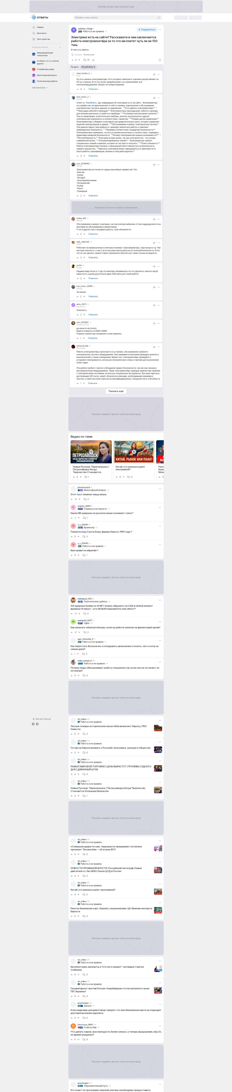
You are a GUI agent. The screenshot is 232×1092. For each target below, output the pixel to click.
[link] (91, 460)
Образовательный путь (96, 1086)
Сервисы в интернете (95, 509)
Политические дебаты (95, 601)
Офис (87, 623)
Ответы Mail (90, 1027)
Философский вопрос (95, 490)
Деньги (87, 1006)
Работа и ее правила (93, 31)
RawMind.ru (91, 103)
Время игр (89, 527)
